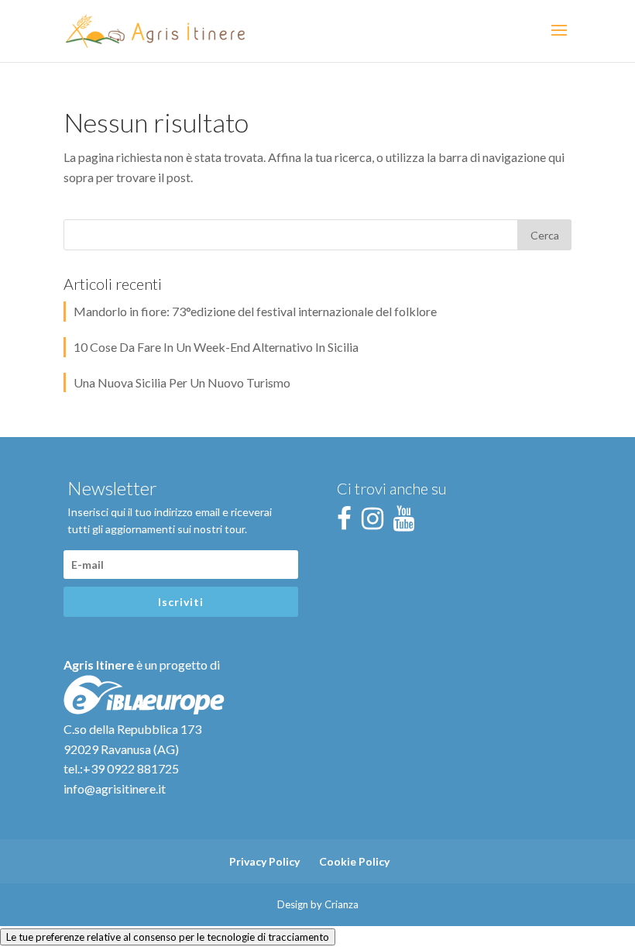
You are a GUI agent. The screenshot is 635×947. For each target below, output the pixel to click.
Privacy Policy (264, 861)
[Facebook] (348, 522)
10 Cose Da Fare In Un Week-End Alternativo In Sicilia (216, 346)
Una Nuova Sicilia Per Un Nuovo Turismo (182, 382)
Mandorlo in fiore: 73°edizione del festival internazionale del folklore (255, 311)
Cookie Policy (354, 861)
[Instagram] (376, 522)
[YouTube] (408, 522)
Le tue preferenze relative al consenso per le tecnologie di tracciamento (167, 937)
